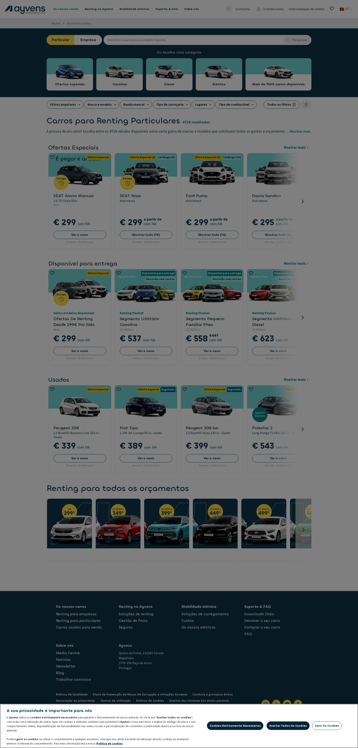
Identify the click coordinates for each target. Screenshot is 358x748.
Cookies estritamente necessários (235, 725)
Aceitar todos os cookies (288, 725)
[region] (179, 726)
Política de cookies (109, 744)
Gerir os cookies (327, 725)
